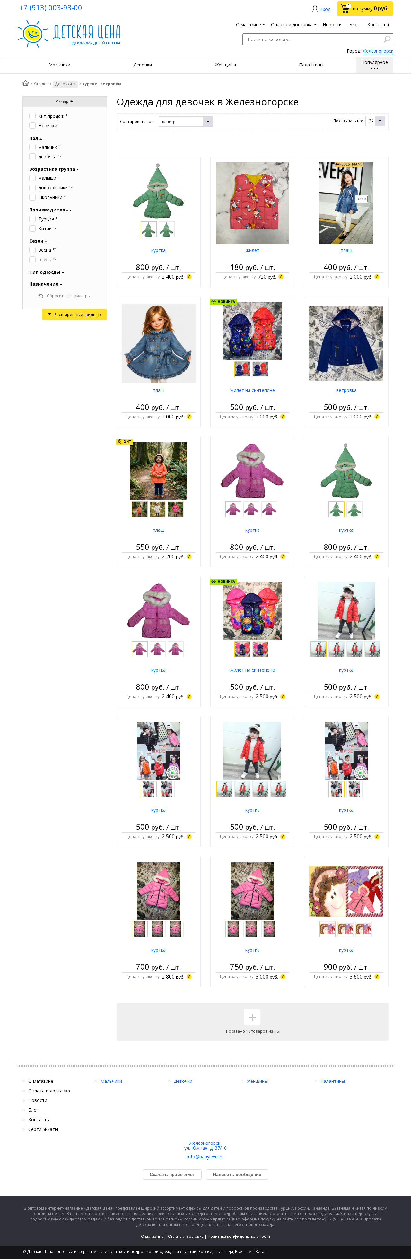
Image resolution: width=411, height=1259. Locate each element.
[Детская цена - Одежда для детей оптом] (69, 23)
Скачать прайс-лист (172, 1174)
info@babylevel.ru (205, 1156)
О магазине (152, 1236)
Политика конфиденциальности (239, 1236)
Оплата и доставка (186, 1236)
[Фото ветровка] (346, 343)
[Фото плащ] (346, 203)
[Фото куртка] (158, 191)
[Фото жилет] (252, 203)
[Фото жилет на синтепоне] (252, 331)
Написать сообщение (237, 1174)
